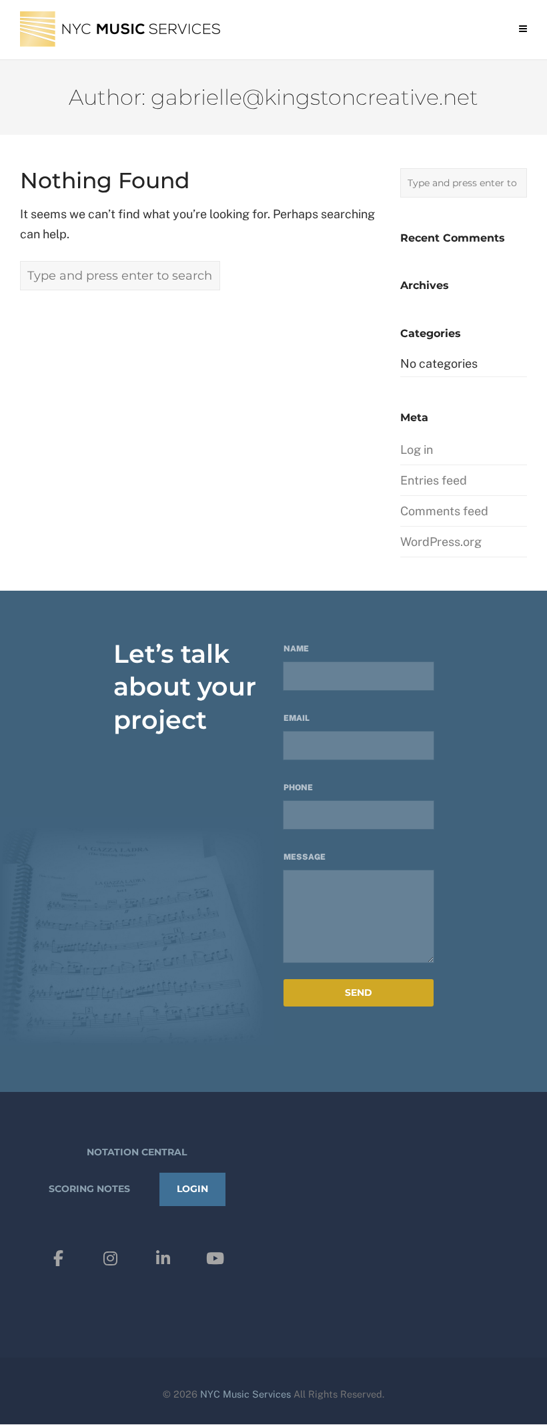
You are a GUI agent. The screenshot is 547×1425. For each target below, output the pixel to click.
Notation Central (137, 1152)
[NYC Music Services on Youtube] (215, 1258)
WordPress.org (441, 542)
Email (297, 718)
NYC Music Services (245, 1394)
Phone (298, 787)
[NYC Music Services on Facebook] (59, 1258)
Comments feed (444, 511)
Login (192, 1189)
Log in (416, 450)
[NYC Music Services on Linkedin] (163, 1258)
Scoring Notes (89, 1189)
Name (296, 648)
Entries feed (433, 480)
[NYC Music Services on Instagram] (111, 1258)
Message (305, 857)
